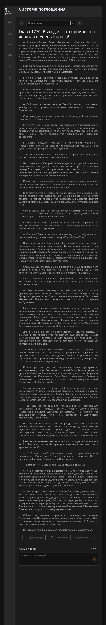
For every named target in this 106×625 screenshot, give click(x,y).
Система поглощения (42, 9)
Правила (93, 548)
